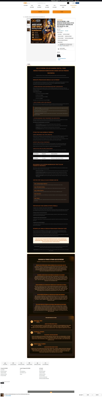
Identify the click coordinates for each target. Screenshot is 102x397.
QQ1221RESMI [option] (60, 34)
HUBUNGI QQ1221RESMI (37, 364)
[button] (28, 22)
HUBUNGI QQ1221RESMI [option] (68, 36)
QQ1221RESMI (58, 0)
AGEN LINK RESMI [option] (60, 42)
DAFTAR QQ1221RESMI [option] (66, 34)
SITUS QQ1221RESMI (13, 364)
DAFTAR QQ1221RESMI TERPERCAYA (44, 378)
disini (61, 45)
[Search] (68, 3)
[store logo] (27, 3)
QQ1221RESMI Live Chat (23, 372)
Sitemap (21, 374)
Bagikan (59, 59)
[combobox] (53, 3)
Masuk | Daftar (53, 0)
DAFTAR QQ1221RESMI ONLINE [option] (69, 38)
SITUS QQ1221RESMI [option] (60, 38)
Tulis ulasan (66, 30)
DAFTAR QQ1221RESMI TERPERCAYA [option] (62, 40)
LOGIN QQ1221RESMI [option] (60, 36)
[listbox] (65, 38)
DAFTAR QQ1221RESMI (64, 0)
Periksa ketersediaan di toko (62, 58)
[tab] (28, 64)
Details (29, 64)
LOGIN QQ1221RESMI (70, 0)
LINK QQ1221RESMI (8, 395)
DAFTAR (40, 11)
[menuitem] (25, 5)
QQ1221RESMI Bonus (22, 371)
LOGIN (61, 11)
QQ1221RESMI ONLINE (45, 364)
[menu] (51, 6)
